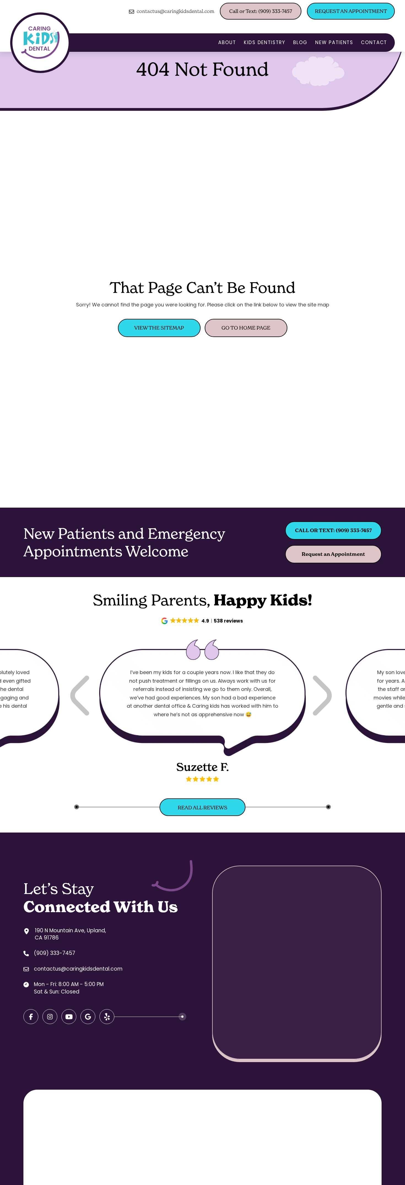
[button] (202, 621)
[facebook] (30, 1016)
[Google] (68, 1016)
